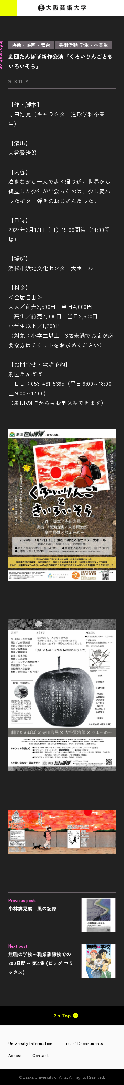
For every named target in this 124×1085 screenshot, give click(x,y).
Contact (40, 1055)
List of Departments (83, 1043)
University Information (30, 1043)
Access (14, 1055)
